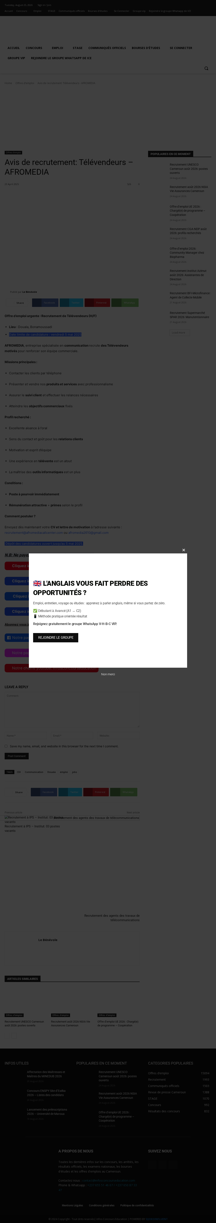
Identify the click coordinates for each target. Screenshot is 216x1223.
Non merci (108, 674)
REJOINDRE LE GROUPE (55, 638)
